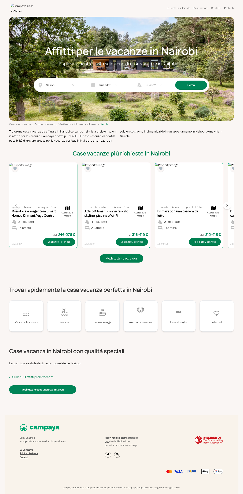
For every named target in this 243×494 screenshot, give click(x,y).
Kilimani (79, 124)
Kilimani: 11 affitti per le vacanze (32, 377)
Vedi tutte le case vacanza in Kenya (42, 389)
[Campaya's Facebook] (108, 455)
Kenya (27, 124)
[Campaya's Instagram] (117, 455)
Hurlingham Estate (47, 207)
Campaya (14, 124)
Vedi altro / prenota (59, 241)
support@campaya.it (32, 441)
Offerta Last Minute (178, 8)
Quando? (105, 85)
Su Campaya (26, 449)
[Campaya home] (25, 8)
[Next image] (227, 205)
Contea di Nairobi (45, 124)
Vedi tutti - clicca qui (121, 258)
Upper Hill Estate (194, 207)
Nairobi (104, 124)
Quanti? (150, 85)
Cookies (24, 457)
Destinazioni (200, 8)
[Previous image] (16, 205)
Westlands (64, 124)
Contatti (216, 8)
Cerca (191, 85)
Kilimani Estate (122, 207)
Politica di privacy (29, 453)
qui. (107, 441)
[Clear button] (73, 85)
